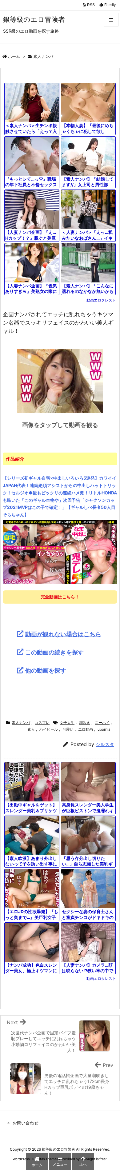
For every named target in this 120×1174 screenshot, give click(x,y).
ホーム (14, 56)
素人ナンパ (43, 56)
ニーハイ (102, 722)
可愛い (68, 729)
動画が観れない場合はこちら (63, 634)
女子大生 (67, 722)
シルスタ (105, 744)
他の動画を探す (45, 670)
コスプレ (42, 722)
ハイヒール (48, 729)
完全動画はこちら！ (60, 596)
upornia (104, 729)
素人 (31, 729)
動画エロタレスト (101, 300)
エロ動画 (85, 729)
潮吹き (84, 722)
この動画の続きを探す (54, 652)
